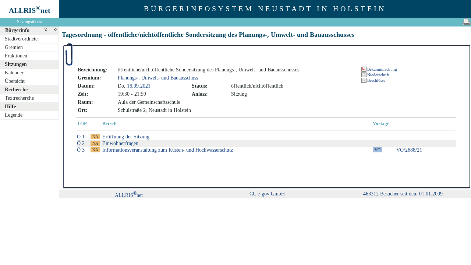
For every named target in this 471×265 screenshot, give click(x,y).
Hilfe (10, 106)
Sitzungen (16, 64)
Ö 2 (81, 143)
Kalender (14, 72)
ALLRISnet (129, 195)
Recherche (16, 89)
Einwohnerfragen (120, 143)
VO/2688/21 (409, 150)
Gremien (14, 47)
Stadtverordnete (21, 39)
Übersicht (15, 81)
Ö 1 (81, 136)
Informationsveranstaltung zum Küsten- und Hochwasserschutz (167, 150)
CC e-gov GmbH (267, 194)
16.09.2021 (138, 86)
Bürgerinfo (17, 30)
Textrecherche (19, 98)
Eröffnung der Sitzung (125, 136)
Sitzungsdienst (29, 21)
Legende (13, 115)
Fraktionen (16, 56)
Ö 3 (81, 150)
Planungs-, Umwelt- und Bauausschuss (158, 78)
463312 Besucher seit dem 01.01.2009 (403, 194)
